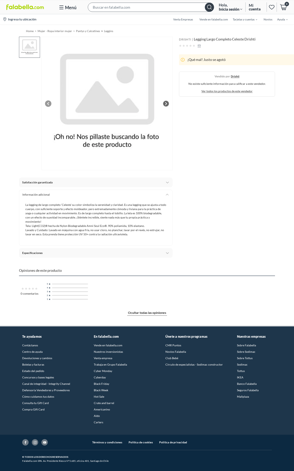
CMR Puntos (173, 345)
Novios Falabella (175, 351)
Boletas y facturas (33, 364)
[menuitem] (242, 19)
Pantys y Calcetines (88, 31)
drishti (235, 76)
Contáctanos (30, 345)
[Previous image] (48, 103)
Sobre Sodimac (246, 351)
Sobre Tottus (245, 358)
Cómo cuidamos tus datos (38, 396)
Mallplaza (243, 396)
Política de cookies (141, 442)
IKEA (240, 377)
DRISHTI (185, 39)
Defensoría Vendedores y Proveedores (46, 390)
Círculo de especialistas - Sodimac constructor (194, 364)
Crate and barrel (104, 403)
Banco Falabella (247, 383)
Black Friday (101, 383)
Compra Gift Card (33, 409)
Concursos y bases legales (38, 377)
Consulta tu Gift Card (35, 403)
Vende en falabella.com (108, 345)
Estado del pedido (33, 371)
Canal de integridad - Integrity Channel (46, 383)
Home (30, 31)
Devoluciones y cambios (37, 358)
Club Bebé (171, 358)
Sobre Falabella (246, 345)
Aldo (97, 415)
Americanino (102, 409)
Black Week (101, 390)
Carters (98, 422)
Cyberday (100, 377)
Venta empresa (103, 358)
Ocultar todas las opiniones (147, 312)
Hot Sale (99, 396)
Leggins (108, 31)
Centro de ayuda (32, 351)
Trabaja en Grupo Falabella (110, 364)
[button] (151, 7)
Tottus (241, 371)
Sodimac (242, 364)
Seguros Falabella (248, 390)
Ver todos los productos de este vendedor (227, 91)
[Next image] (166, 103)
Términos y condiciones (107, 442)
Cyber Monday (103, 371)
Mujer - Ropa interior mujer (55, 31)
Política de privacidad (173, 442)
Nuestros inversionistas (108, 351)
